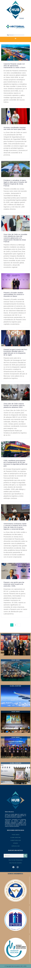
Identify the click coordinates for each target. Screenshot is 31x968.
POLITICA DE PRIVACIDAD (15, 860)
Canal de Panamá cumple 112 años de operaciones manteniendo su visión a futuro (14, 65)
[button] (15, 38)
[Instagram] (17, 867)
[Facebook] (13, 867)
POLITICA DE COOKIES (15, 862)
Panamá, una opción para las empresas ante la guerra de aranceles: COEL (14, 584)
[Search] (25, 856)
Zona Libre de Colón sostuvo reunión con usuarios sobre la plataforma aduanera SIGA (14, 405)
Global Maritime (15, 837)
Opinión (15, 843)
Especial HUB (15, 846)
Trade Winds (15, 834)
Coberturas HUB (15, 840)
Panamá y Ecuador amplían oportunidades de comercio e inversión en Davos (14, 294)
